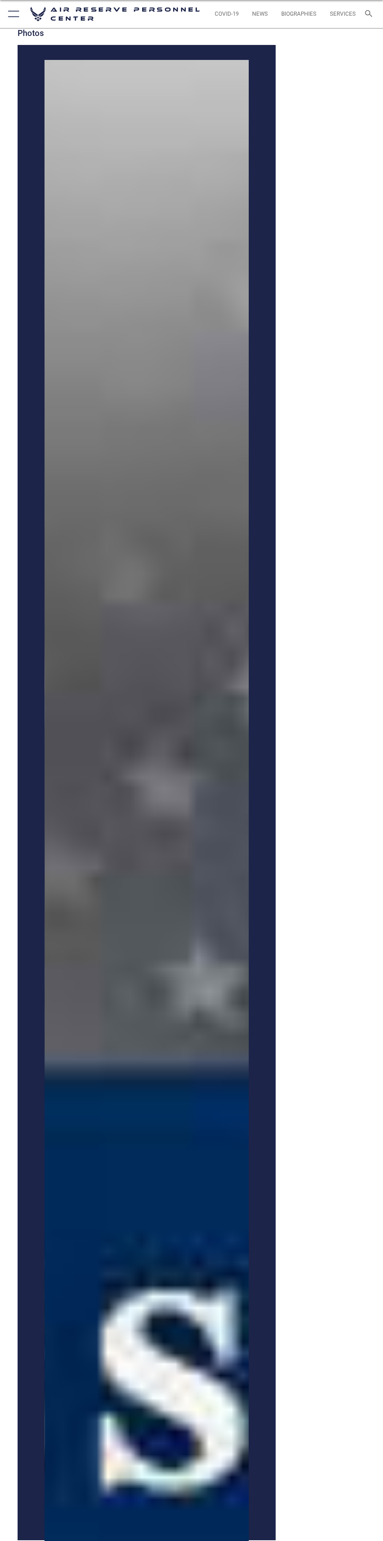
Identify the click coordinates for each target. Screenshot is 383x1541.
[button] (12, 14)
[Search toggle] (370, 14)
